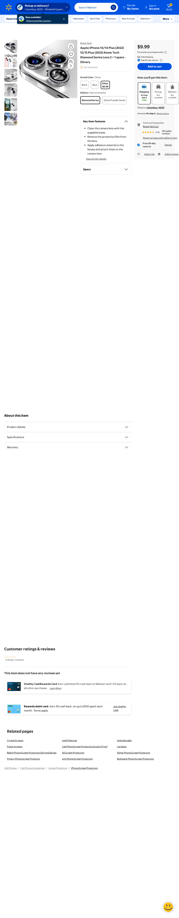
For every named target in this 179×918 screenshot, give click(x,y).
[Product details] (126, 427)
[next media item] (70, 66)
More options (163, 113)
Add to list (149, 154)
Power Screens (14, 746)
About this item (16, 416)
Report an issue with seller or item (160, 137)
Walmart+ (145, 18)
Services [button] (35, 18)
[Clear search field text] (105, 7)
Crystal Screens (15, 740)
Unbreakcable (124, 740)
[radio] (84, 85)
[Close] (65, 19)
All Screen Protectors (73, 752)
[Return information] (160, 60)
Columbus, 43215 (155, 107)
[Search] (113, 7)
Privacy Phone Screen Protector (23, 758)
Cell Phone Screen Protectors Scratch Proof (85, 746)
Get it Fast (95, 18)
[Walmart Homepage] (8, 7)
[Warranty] (126, 447)
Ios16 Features (69, 740)
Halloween (78, 18)
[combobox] (96, 7)
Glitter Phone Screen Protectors (133, 752)
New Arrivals (128, 18)
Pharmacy (111, 18)
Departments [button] (13, 18)
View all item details (96, 158)
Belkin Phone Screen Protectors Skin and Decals (31, 752)
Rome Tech (86, 43)
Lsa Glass (121, 746)
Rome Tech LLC (151, 126)
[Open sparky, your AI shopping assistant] (168, 907)
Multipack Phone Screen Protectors (135, 758)
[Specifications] (126, 437)
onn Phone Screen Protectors (77, 758)
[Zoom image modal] (71, 62)
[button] (131, 7)
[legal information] (165, 52)
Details (168, 144)
